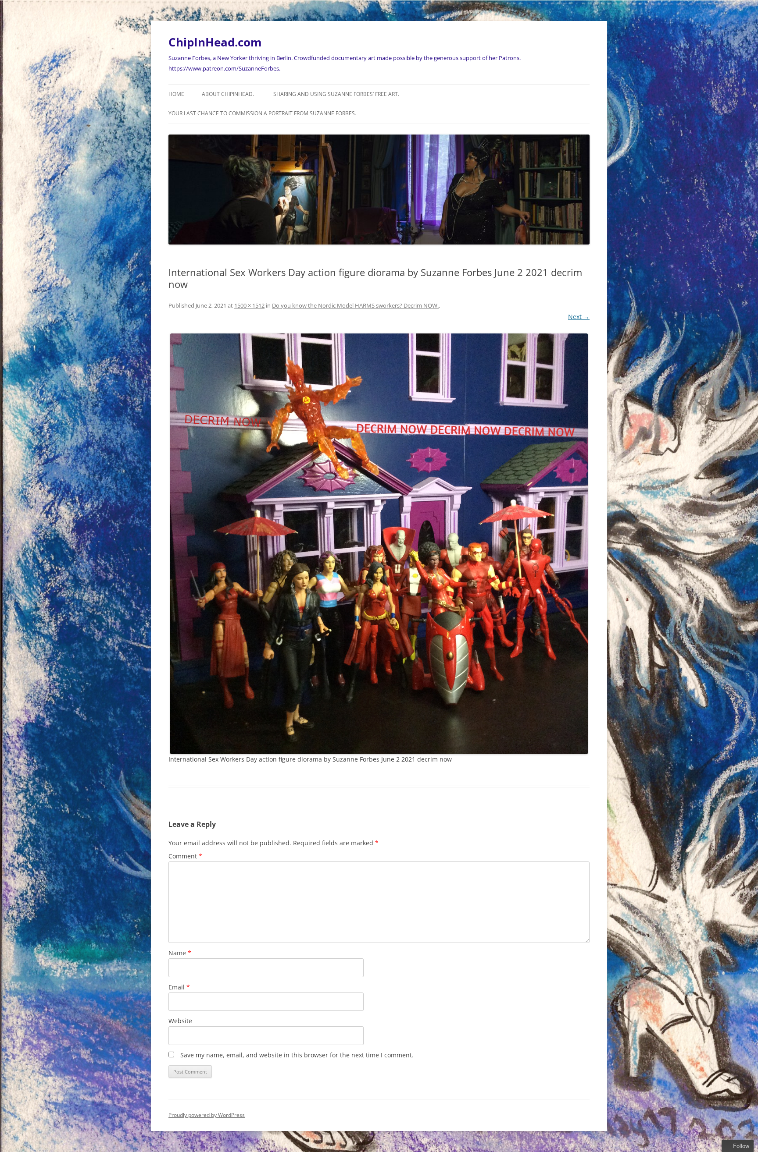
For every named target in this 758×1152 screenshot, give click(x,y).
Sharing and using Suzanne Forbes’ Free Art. (336, 94)
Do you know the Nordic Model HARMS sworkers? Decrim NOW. (355, 305)
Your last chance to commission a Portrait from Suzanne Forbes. (262, 113)
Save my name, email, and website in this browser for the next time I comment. (297, 1055)
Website (180, 1021)
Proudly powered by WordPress (206, 1115)
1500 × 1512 (249, 305)
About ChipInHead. (228, 94)
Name (179, 953)
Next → (579, 316)
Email (179, 987)
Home (176, 94)
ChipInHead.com (215, 42)
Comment (185, 856)
